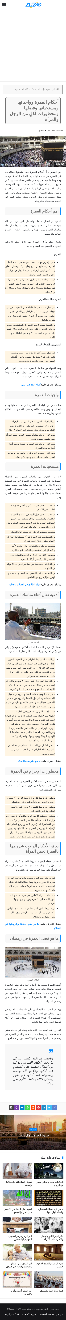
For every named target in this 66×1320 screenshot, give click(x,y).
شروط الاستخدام (29, 1314)
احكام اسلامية (23, 89)
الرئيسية (51, 89)
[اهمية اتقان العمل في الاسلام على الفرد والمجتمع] (17, 1198)
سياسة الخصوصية (46, 1314)
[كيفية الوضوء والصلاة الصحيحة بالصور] (48, 1252)
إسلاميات (38, 89)
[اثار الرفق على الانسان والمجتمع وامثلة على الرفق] (17, 1252)
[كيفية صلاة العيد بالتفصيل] (48, 1279)
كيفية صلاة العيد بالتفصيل (51, 1291)
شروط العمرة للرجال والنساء (33, 1135)
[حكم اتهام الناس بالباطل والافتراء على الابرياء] (48, 1225)
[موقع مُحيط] (33, 5)
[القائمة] (4, 4)
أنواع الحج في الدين (31, 384)
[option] (33, 1132)
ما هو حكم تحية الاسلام (29, 761)
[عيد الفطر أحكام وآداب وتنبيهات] (17, 1279)
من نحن (59, 1314)
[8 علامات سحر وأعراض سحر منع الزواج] (48, 1171)
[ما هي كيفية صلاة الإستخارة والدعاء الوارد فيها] (48, 1198)
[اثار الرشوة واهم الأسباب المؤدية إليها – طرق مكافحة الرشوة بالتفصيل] (17, 1225)
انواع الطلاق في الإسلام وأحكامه (24, 584)
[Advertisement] (33, 45)
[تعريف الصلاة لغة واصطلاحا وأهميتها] (17, 1171)
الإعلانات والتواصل (12, 1314)
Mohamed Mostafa (55, 130)
